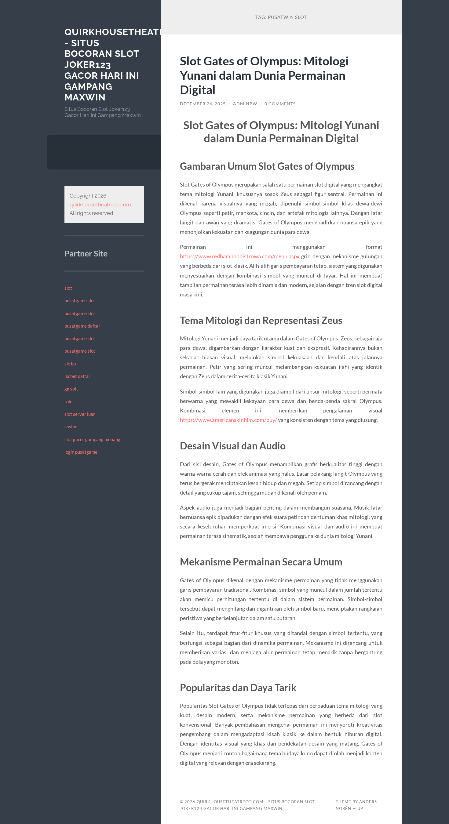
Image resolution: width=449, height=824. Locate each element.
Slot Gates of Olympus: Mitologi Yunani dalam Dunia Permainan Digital (264, 74)
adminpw (245, 103)
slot (68, 288)
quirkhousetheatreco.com (100, 204)
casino (70, 426)
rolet (69, 401)
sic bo (70, 363)
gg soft (71, 388)
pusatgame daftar (82, 326)
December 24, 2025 (203, 103)
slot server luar (79, 414)
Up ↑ (362, 808)
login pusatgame (80, 452)
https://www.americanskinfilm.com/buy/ (228, 419)
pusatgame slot (79, 300)
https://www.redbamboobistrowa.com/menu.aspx (239, 256)
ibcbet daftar (77, 376)
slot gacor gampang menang (92, 439)
